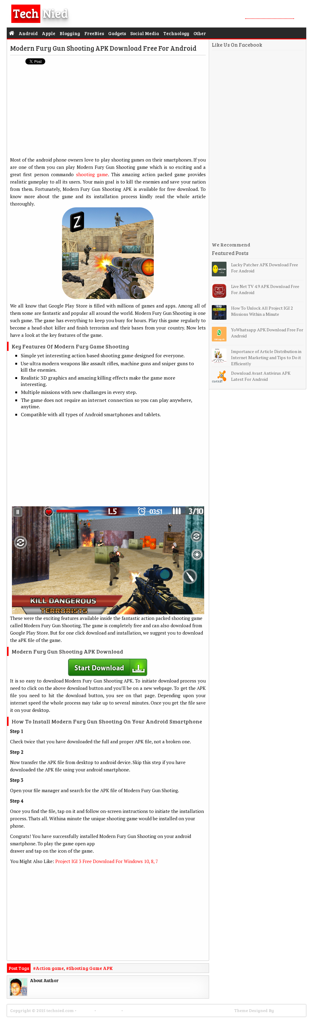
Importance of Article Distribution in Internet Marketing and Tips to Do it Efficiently (266, 357)
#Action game (48, 968)
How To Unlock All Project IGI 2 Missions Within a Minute (262, 311)
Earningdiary (289, 1010)
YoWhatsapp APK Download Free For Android (267, 333)
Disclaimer (108, 1010)
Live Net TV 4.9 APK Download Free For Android (265, 289)
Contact (85, 1010)
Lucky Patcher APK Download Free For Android (264, 268)
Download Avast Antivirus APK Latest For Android (260, 376)
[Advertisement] (108, 113)
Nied (40, 13)
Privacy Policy (139, 1010)
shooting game (92, 174)
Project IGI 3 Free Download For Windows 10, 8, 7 (106, 861)
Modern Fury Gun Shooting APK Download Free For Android (103, 48)
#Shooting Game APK (89, 968)
